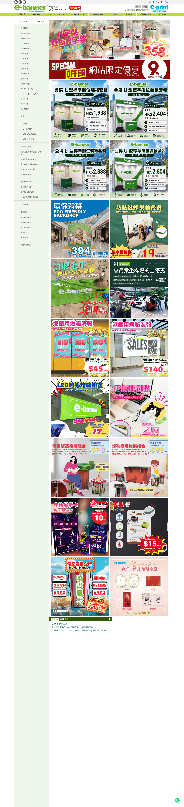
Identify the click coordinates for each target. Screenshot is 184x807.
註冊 (145, 6)
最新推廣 (21, 14)
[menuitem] (36, 14)
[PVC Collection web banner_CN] (109, 40)
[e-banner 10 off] (109, 69)
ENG (157, 2)
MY (150, 2)
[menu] (92, 14)
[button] (101, 57)
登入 (138, 6)
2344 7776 (60, 9)
